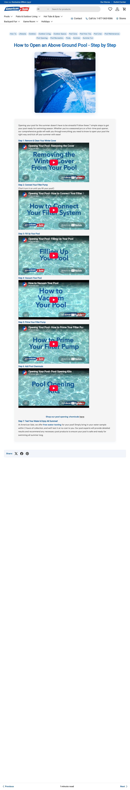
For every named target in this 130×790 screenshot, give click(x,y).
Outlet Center (119, 2)
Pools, (68, 38)
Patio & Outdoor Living (26, 16)
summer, (76, 38)
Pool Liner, (98, 34)
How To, (13, 34)
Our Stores (105, 2)
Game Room (29, 21)
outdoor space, (60, 34)
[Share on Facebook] (22, 453)
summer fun (88, 38)
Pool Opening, (42, 38)
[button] (124, 9)
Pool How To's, (85, 34)
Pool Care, (73, 34)
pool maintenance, (112, 34)
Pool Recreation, (56, 38)
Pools (7, 16)
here (29, 2)
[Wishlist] (110, 9)
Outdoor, (32, 34)
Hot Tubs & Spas (52, 16)
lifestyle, (22, 34)
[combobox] (68, 9)
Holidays (45, 21)
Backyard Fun (10, 21)
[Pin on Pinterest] (27, 453)
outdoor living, (45, 34)
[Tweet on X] (16, 453)
